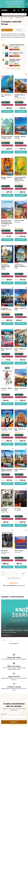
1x (23, 100)
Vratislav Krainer (18, 552)
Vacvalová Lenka (18, 510)
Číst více (3, 39)
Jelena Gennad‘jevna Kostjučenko (5, 553)
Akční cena (4, 218)
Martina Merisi (17, 222)
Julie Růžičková (4, 225)
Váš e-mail (3, 714)
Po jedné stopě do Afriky (16, 44)
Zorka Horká (17, 46)
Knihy (6, 17)
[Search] (24, 14)
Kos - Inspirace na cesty (16, 52)
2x (9, 140)
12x (10, 432)
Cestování (11, 17)
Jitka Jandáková (5, 225)
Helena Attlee (17, 181)
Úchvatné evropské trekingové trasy (14, 60)
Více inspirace (13, 643)
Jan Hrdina (3, 269)
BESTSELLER (16, 49)
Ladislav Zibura (4, 430)
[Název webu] (4, 10)
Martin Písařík (12, 46)
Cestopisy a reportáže (19, 17)
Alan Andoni (3, 389)
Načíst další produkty (13, 68)
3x (23, 228)
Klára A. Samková (4, 511)
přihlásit (14, 722)
